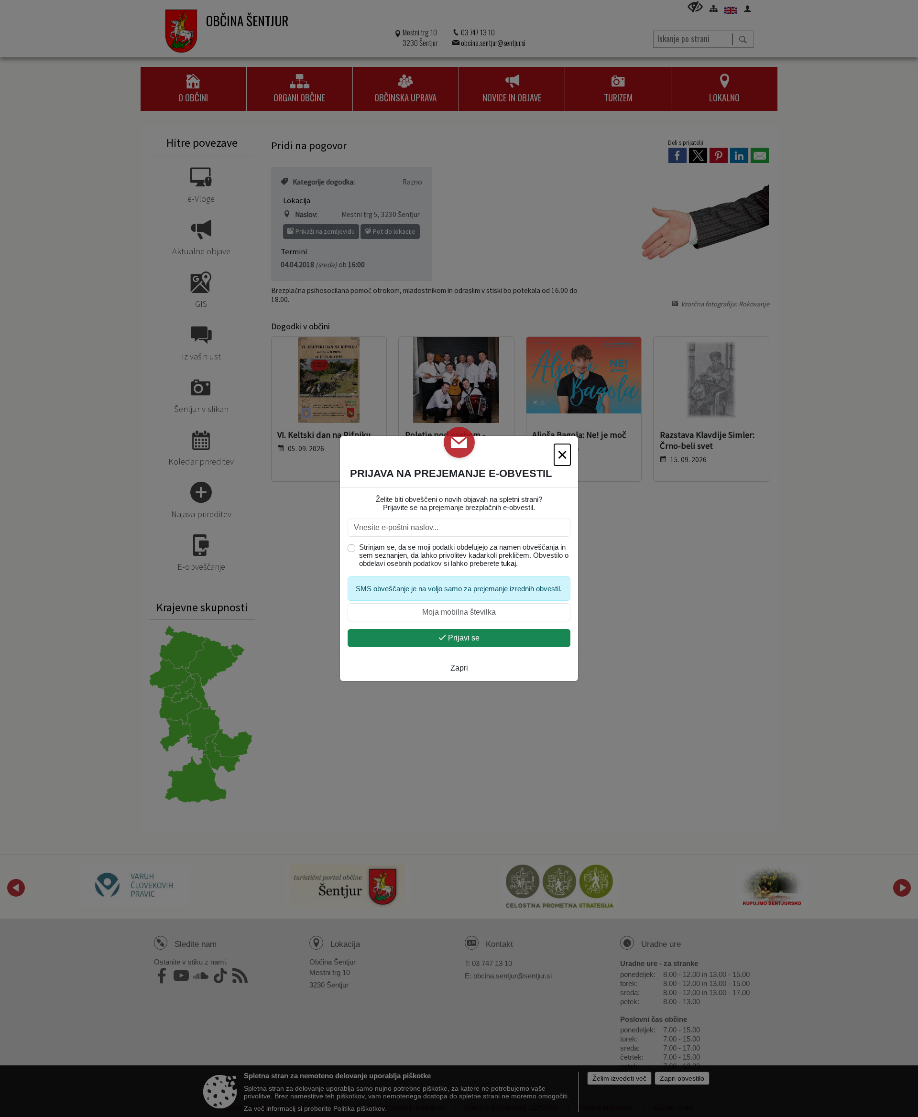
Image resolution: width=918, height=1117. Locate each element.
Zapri (459, 668)
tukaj (508, 563)
